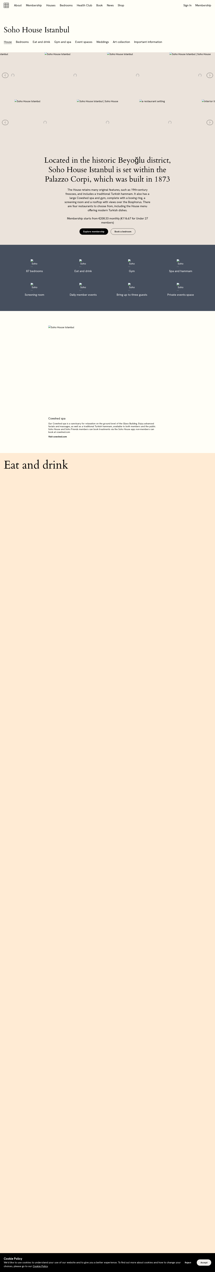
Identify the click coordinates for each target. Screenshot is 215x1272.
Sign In (187, 5)
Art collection (121, 42)
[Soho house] (7, 5)
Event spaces (83, 42)
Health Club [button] (84, 5)
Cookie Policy (40, 1266)
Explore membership (93, 231)
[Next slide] (210, 75)
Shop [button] (121, 5)
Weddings (102, 42)
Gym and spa (62, 42)
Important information (148, 42)
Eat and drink (41, 42)
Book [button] (99, 5)
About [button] (18, 5)
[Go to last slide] (5, 75)
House (8, 42)
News (110, 5)
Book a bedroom (123, 231)
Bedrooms (66, 5)
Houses (50, 5)
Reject (188, 1262)
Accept (204, 1262)
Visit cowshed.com (57, 436)
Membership (34, 5)
